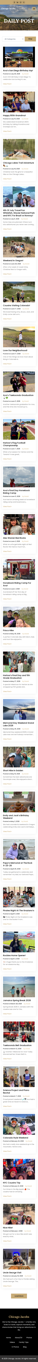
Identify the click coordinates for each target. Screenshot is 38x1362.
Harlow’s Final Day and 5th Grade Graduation (16, 676)
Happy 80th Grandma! (14, 115)
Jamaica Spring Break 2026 (17, 1000)
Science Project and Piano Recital (16, 1091)
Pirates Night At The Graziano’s (18, 910)
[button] (34, 8)
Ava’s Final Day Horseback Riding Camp (16, 491)
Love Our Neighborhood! (15, 350)
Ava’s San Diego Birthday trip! (18, 70)
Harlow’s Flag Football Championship (14, 444)
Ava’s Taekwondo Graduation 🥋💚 (18, 396)
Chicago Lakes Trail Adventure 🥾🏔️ (18, 164)
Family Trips (23, 1342)
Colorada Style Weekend (15, 1137)
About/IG (18, 1337)
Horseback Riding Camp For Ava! (17, 584)
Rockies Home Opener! (14, 955)
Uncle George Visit (12, 1272)
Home (8, 1337)
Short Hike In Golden (13, 770)
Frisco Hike (8, 630)
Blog (24, 1347)
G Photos (15, 1347)
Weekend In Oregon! (13, 260)
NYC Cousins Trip (11, 1182)
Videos (12, 1342)
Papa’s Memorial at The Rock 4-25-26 (17, 864)
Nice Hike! (8, 1227)
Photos (29, 1337)
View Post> (7, 84)
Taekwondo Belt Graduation (17, 1045)
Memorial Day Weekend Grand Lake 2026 (18, 724)
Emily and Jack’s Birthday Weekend (16, 816)
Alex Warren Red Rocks (14, 538)
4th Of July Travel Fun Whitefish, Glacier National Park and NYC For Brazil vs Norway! (19, 213)
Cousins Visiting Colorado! (16, 305)
